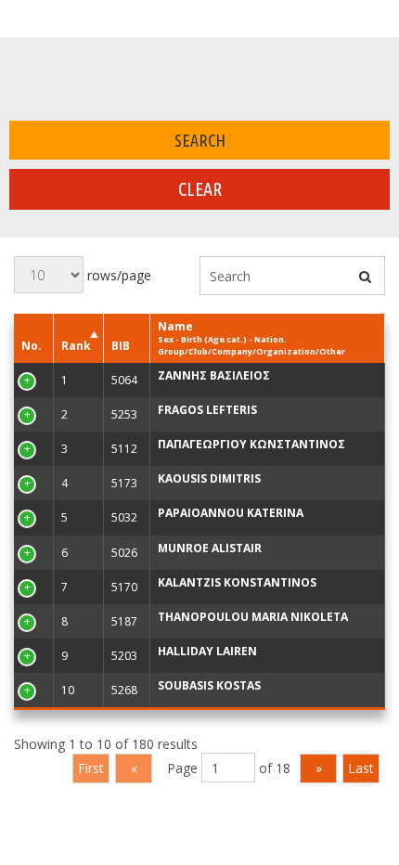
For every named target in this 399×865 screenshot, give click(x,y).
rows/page (117, 275)
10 (27, 690)
